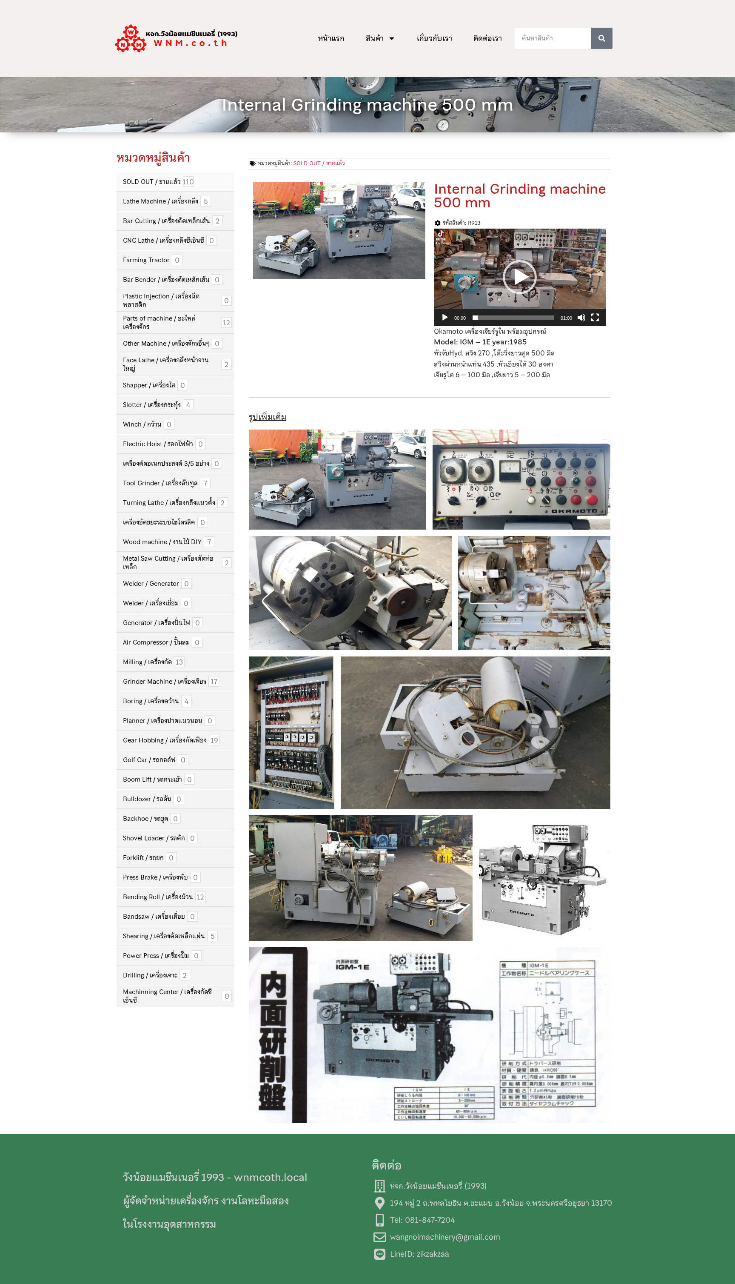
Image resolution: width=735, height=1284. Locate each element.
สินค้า (375, 38)
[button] (520, 277)
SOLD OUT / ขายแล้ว (319, 163)
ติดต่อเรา (487, 38)
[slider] (513, 317)
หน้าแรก (331, 38)
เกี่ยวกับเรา (434, 38)
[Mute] (581, 317)
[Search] (601, 38)
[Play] (445, 317)
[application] (520, 277)
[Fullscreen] (595, 317)
